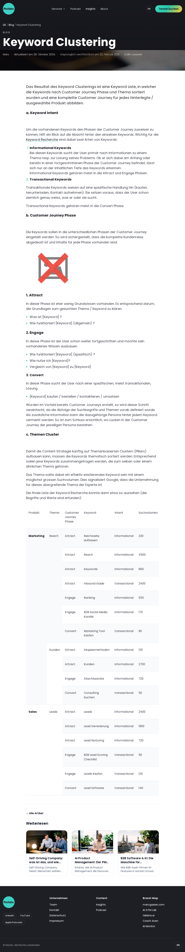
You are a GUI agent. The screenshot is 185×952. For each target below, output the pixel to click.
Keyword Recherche (42, 139)
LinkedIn (9, 915)
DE (4, 25)
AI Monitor (149, 926)
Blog (11, 25)
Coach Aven (150, 921)
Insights (90, 9)
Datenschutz (58, 915)
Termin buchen (168, 9)
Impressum (57, 921)
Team (53, 904)
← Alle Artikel (34, 813)
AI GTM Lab (149, 910)
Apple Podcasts (13, 922)
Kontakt (54, 910)
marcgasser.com (153, 904)
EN (149, 8)
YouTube (25, 915)
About (104, 9)
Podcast (75, 9)
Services (57, 9)
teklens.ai (148, 915)
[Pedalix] (9, 9)
